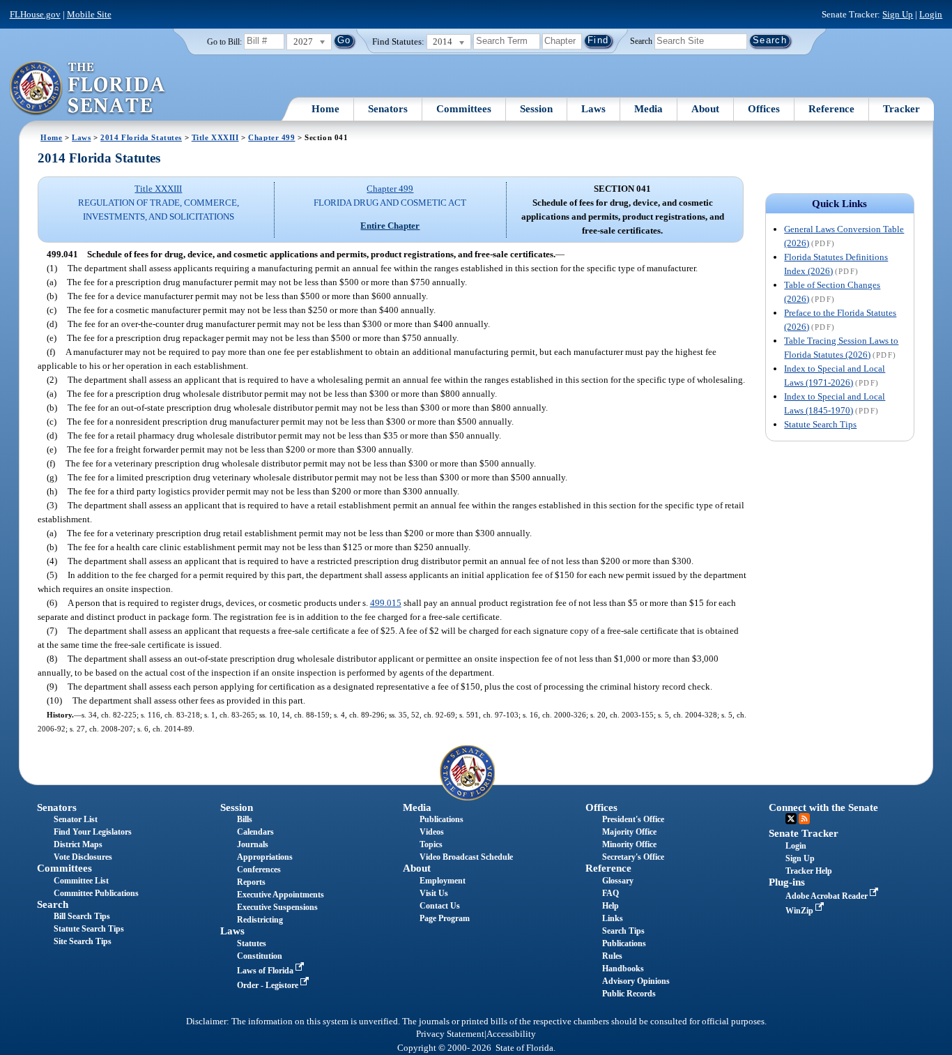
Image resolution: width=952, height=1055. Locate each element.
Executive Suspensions (277, 907)
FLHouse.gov (35, 14)
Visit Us (434, 893)
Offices (764, 108)
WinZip (800, 911)
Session (536, 108)
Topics (431, 844)
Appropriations (265, 857)
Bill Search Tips (82, 916)
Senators (388, 108)
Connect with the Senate (823, 807)
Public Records (629, 994)
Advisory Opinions (636, 981)
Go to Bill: (224, 42)
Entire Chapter (390, 225)
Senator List (76, 819)
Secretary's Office (633, 857)
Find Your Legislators (93, 832)
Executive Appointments (280, 895)
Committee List (81, 881)
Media (648, 108)
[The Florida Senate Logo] (88, 88)
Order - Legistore (268, 985)
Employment (443, 881)
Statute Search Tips (820, 424)
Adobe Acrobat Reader (827, 896)
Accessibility (511, 1034)
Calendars (255, 832)
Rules (612, 956)
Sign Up (897, 14)
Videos (432, 832)
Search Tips (623, 931)
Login (930, 14)
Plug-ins (787, 882)
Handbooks (623, 968)
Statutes (251, 943)
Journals (252, 844)
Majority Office (629, 832)
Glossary (618, 881)
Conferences (259, 869)
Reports (251, 882)
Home (325, 108)
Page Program (445, 918)
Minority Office (629, 844)
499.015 (385, 603)
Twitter (791, 818)
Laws (593, 108)
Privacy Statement (450, 1034)
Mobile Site (89, 14)
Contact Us (440, 906)
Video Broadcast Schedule (466, 857)
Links (612, 918)
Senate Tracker (803, 833)
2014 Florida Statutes (141, 137)
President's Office (633, 819)
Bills (244, 819)
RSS (804, 818)
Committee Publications (96, 893)
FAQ (610, 893)
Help (610, 906)
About (705, 108)
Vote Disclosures (83, 857)
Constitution (259, 956)
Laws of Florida (266, 971)
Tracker (901, 108)
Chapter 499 (271, 137)
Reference (831, 108)
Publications (441, 819)
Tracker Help (808, 871)
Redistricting (260, 920)
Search (641, 40)
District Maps (78, 844)
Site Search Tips (83, 941)
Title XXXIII (215, 137)
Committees (463, 108)
